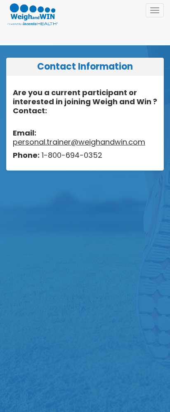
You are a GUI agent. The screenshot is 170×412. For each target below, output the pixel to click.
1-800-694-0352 (71, 155)
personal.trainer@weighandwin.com (79, 142)
